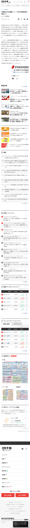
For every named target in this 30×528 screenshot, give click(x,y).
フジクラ (8, 302)
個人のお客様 (7, 495)
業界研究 (4, 471)
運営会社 (11, 502)
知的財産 (21, 506)
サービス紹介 (18, 502)
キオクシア (8, 305)
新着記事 (8, 5)
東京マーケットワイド (19, 72)
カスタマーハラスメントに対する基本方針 (15, 511)
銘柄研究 (4, 463)
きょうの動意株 (16, 5)
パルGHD (8, 298)
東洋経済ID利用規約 (15, 513)
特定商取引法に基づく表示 (15, 509)
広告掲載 (8, 504)
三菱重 (7, 343)
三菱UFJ (8, 336)
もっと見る (24, 86)
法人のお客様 (22, 495)
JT (7, 309)
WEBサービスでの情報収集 (17, 504)
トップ (2, 5)
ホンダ (7, 294)
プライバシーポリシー (12, 506)
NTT (7, 346)
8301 (7, 25)
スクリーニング (6, 467)
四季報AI (4, 478)
